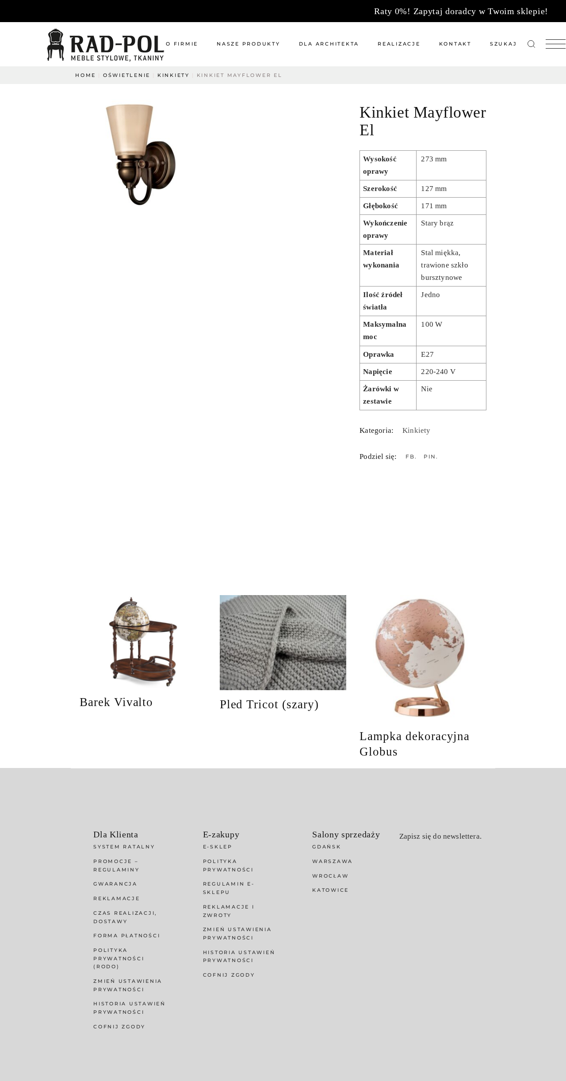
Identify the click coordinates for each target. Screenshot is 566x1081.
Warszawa (332, 861)
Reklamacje (116, 898)
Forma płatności (126, 935)
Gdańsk (326, 847)
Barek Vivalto (116, 702)
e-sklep (218, 847)
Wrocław (330, 876)
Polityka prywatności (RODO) (118, 958)
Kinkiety (416, 430)
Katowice (330, 890)
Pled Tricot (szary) (269, 704)
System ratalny (124, 847)
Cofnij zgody (119, 1027)
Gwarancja (115, 884)
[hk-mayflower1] (140, 153)
